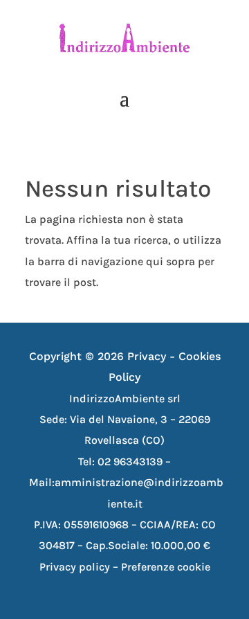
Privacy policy (74, 566)
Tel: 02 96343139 (121, 461)
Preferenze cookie (165, 566)
